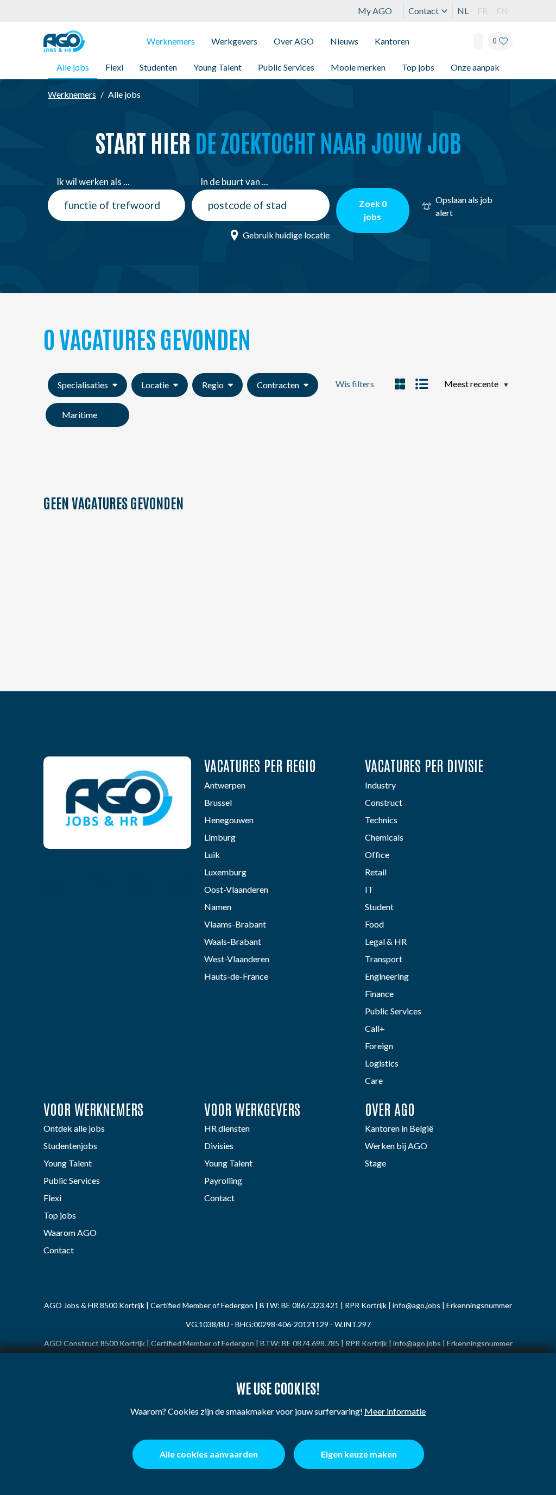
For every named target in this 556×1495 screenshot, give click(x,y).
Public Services (286, 67)
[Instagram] (139, 887)
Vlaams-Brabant (235, 924)
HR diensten (227, 1128)
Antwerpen (224, 785)
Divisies (218, 1145)
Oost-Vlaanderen (236, 889)
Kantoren (392, 41)
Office (377, 854)
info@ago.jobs (416, 1305)
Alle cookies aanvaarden (209, 1454)
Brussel (218, 802)
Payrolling (223, 1180)
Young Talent (217, 67)
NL (463, 10)
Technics (381, 820)
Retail (376, 872)
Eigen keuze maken (359, 1454)
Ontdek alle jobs (74, 1128)
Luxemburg (225, 872)
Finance (379, 993)
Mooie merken (358, 67)
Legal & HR (386, 941)
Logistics (382, 1063)
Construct (383, 802)
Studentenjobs (70, 1145)
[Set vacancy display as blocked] (399, 384)
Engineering (387, 976)
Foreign (379, 1045)
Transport (383, 959)
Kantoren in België (399, 1128)
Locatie (155, 385)
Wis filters (355, 384)
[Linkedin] (53, 887)
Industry (380, 785)
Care (374, 1080)
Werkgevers (234, 41)
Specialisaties (83, 385)
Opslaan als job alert (463, 206)
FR (482, 10)
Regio (213, 385)
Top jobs (418, 67)
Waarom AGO (70, 1232)
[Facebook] (96, 887)
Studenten (158, 67)
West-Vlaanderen (236, 959)
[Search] (478, 41)
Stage (375, 1163)
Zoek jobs (373, 210)
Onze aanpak (475, 67)
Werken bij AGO (396, 1145)
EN (502, 10)
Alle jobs (72, 67)
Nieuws (344, 41)
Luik (212, 854)
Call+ (375, 1028)
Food (374, 924)
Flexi (114, 67)
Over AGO (294, 41)
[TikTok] (181, 887)
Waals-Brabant (232, 941)
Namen (217, 906)
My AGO (375, 10)
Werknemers (171, 41)
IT (369, 889)
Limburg (220, 837)
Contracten (278, 385)
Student (379, 906)
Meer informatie (395, 1411)
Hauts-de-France (236, 976)
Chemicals (384, 837)
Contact (423, 10)
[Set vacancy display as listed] (420, 384)
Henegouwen (229, 820)
